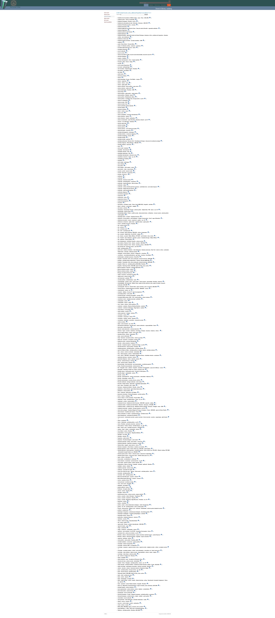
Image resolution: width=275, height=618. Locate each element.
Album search (106, 18)
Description (163, 5)
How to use (157, 5)
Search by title (106, 14)
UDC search (106, 20)
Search (146, 5)
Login (169, 5)
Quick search (106, 12)
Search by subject (107, 16)
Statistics (151, 5)
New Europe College (15, 7)
